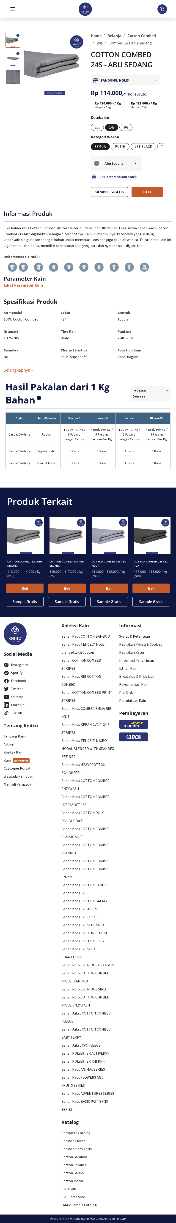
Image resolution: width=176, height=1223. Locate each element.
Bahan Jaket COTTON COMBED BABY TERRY (86, 1033)
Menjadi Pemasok (17, 784)
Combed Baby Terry (76, 1148)
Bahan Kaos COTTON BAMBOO (85, 636)
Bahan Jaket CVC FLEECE (80, 1045)
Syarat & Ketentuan (134, 636)
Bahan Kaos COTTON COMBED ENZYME (85, 873)
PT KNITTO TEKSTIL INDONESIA (76, 1218)
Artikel (9, 744)
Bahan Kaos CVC (74, 893)
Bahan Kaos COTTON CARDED (85, 885)
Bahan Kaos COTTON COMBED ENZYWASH (85, 784)
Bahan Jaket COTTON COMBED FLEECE (86, 1017)
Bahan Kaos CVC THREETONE (84, 933)
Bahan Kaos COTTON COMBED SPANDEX (85, 848)
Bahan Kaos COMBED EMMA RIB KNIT (86, 712)
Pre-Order (127, 692)
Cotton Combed (141, 35)
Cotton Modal (72, 1181)
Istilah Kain (128, 668)
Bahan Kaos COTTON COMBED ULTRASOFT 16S (85, 800)
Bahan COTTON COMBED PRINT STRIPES (86, 696)
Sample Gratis (25, 601)
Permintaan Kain (132, 700)
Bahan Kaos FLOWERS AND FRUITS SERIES (82, 1081)
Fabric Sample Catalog (79, 1205)
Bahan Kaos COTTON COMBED (85, 860)
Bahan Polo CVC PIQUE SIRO (83, 989)
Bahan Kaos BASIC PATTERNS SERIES (84, 1105)
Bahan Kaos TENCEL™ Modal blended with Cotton (83, 648)
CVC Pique (69, 1189)
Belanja (114, 35)
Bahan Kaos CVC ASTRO (79, 909)
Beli (25, 588)
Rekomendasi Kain (133, 684)
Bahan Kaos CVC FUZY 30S (81, 917)
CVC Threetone (73, 1197)
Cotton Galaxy (72, 1173)
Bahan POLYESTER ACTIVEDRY (85, 1053)
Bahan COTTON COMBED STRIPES (81, 664)
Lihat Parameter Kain (23, 285)
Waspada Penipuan (18, 776)
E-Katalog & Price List (136, 676)
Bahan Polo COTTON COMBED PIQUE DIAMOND (85, 977)
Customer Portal (17, 768)
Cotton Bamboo (74, 1156)
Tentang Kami (15, 736)
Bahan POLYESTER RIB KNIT (83, 1061)
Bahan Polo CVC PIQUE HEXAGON (87, 965)
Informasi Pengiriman (136, 660)
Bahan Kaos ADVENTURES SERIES (87, 1093)
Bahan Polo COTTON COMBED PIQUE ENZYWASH (85, 1001)
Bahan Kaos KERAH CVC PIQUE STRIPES (85, 728)
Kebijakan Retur (131, 652)
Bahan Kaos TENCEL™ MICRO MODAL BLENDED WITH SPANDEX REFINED (87, 748)
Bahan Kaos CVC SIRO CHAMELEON (78, 953)
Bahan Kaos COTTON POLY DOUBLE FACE (82, 816)
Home (96, 35)
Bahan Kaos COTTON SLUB (82, 941)
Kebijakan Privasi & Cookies (140, 644)
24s (100, 43)
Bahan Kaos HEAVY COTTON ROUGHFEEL (83, 768)
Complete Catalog (76, 1132)
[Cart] (162, 9)
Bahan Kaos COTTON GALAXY (84, 901)
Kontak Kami (14, 752)
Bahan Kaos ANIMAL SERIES (83, 1069)
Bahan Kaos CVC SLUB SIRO (82, 925)
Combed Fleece (73, 1140)
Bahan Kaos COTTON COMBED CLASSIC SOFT (85, 832)
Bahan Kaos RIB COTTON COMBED (81, 680)
